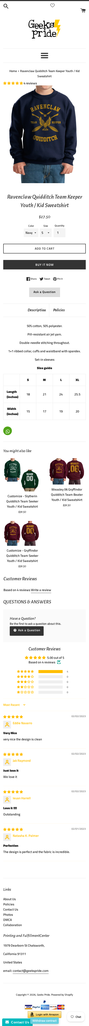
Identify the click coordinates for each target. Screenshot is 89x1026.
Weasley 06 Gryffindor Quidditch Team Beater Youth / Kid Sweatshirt (67, 494)
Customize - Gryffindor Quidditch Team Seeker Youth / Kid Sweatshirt (22, 555)
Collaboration (12, 924)
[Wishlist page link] (52, 5)
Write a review (41, 589)
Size (45, 226)
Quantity (59, 225)
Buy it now (44, 264)
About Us (9, 899)
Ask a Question (44, 292)
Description (37, 310)
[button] (13, 83)
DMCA (7, 919)
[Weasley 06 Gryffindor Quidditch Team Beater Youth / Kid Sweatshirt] (67, 471)
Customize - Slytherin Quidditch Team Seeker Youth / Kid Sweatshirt (22, 501)
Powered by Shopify (62, 995)
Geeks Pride (43, 995)
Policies (59, 310)
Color (31, 226)
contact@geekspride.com (31, 970)
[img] (13, 716)
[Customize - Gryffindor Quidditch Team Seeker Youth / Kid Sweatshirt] (22, 533)
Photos (8, 914)
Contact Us (10, 909)
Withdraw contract (44, 1020)
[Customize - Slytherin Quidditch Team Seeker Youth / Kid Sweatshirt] (22, 475)
